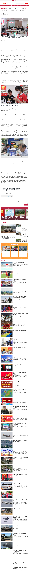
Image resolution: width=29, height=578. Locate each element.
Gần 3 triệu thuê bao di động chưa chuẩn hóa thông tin (11, 188)
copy (11, 196)
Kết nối (17, 5)
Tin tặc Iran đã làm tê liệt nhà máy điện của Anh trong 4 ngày (20, 288)
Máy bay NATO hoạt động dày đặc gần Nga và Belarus (20, 500)
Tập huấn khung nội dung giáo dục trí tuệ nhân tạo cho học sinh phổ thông (20, 424)
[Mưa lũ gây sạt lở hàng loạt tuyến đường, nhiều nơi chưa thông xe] (18, 212)
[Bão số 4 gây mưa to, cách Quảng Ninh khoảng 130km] (8, 212)
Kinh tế (17, 10)
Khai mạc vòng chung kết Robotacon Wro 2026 (5, 258)
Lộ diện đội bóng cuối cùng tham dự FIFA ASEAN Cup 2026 (20, 314)
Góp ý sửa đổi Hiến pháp (22, 10)
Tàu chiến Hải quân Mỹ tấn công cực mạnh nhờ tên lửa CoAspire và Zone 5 (20, 483)
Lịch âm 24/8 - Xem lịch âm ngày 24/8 (18, 262)
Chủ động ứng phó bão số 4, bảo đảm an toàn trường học (20, 390)
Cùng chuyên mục (5, 208)
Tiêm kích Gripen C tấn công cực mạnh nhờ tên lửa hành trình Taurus (20, 517)
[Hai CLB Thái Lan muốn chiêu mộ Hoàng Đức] (6, 274)
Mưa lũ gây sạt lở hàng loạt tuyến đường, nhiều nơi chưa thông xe (18, 217)
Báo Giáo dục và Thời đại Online (6, 3)
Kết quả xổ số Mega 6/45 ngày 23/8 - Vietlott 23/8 (20, 373)
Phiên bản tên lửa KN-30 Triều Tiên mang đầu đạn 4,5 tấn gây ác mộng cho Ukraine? (20, 458)
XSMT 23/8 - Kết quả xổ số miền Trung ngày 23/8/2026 (19, 398)
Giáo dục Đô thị (10, 10)
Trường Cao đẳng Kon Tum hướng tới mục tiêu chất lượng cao (20, 475)
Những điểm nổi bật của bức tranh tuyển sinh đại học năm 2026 (20, 576)
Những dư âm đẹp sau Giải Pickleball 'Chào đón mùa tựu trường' (20, 356)
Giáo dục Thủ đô (26, 3)
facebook (6, 196)
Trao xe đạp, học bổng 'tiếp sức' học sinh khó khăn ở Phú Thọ (20, 348)
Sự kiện (3, 8)
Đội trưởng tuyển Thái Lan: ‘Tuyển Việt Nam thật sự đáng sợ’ (20, 568)
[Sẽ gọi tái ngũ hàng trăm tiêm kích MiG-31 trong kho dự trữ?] (18, 225)
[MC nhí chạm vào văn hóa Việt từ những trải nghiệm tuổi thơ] (6, 283)
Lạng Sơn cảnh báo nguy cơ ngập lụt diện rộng (20, 508)
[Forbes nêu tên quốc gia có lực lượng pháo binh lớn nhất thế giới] (18, 233)
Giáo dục (4, 5)
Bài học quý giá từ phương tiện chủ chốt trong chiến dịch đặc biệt (24, 241)
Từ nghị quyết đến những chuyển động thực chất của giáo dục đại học (20, 339)
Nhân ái (27, 5)
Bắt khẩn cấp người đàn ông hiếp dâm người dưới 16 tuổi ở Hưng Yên (20, 559)
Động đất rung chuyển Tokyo (17, 525)
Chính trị (14, 10)
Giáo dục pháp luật (12, 5)
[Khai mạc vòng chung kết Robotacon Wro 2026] (6, 251)
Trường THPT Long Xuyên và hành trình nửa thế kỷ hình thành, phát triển (20, 449)
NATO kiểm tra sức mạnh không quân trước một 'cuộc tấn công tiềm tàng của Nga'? (20, 432)
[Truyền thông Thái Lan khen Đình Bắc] (6, 308)
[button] (27, 251)
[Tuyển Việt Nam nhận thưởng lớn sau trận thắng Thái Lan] (6, 325)
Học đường (23, 5)
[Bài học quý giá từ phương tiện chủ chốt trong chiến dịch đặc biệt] (18, 241)
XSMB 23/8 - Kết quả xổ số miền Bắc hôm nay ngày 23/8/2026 (20, 381)
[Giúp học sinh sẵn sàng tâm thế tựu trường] (14, 251)
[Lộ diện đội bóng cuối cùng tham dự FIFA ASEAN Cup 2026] (6, 317)
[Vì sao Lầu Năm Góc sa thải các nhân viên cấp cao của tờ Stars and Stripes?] (23, 251)
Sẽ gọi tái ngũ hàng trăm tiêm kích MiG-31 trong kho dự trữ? (25, 225)
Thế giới (17, 235)
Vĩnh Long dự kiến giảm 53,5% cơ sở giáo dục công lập (20, 466)
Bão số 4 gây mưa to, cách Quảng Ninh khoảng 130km (7, 217)
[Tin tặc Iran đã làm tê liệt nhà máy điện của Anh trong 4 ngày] (6, 291)
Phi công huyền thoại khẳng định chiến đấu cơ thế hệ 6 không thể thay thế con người (20, 297)
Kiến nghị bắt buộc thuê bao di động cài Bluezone (10, 190)
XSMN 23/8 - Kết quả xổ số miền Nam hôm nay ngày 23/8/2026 (20, 415)
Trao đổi (20, 5)
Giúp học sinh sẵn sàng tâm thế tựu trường (14, 258)
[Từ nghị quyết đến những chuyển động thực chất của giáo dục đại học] (6, 342)
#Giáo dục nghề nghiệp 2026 (8, 8)
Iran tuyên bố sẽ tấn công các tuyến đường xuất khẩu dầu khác (20, 407)
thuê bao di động (8, 193)
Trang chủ (2, 5)
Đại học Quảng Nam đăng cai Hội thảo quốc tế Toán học (20, 365)
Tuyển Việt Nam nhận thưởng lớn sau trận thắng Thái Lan (20, 322)
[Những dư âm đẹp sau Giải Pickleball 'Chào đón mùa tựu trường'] (6, 359)
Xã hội (7, 10)
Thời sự (8, 5)
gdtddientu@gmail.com (21, 0)
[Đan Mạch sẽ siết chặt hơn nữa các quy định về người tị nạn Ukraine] (6, 333)
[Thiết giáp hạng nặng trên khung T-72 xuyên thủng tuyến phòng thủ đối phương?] (8, 228)
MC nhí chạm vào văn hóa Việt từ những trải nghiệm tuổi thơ (19, 280)
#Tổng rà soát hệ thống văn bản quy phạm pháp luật (17, 8)
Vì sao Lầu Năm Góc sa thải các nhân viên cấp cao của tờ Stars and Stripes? (20, 441)
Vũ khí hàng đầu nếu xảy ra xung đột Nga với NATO (19, 534)
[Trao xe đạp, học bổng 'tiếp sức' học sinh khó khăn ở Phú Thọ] (6, 350)
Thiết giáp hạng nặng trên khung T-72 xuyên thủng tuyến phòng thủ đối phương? (8, 234)
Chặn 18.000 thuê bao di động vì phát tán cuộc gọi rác (11, 189)
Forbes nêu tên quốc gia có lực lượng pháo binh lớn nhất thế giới (25, 233)
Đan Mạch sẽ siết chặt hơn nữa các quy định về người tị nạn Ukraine (20, 331)
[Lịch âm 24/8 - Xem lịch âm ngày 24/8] (6, 266)
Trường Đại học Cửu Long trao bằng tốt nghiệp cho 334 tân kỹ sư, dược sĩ (20, 551)
